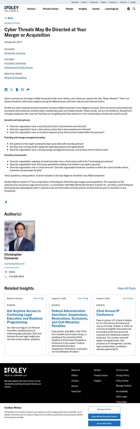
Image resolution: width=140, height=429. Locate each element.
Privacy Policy (122, 375)
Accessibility (122, 391)
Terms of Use (122, 370)
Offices (103, 2)
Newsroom (94, 2)
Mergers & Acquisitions (15, 77)
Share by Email (22, 89)
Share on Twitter (11, 89)
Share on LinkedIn (6, 89)
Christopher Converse (14, 53)
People (69, 8)
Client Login (121, 396)
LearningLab (111, 8)
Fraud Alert (121, 401)
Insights (83, 8)
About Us (123, 2)
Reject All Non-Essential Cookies (104, 416)
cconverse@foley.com (14, 263)
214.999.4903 (16, 276)
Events (96, 8)
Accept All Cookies (104, 423)
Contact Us (113, 2)
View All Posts (127, 288)
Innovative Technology (15, 63)
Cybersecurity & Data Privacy (18, 67)
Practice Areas (50, 8)
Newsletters (12, 23)
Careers (133, 2)
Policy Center (122, 380)
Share (28, 89)
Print (17, 89)
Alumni (84, 2)
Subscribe (75, 2)
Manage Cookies (104, 409)
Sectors (31, 8)
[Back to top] (6, 202)
